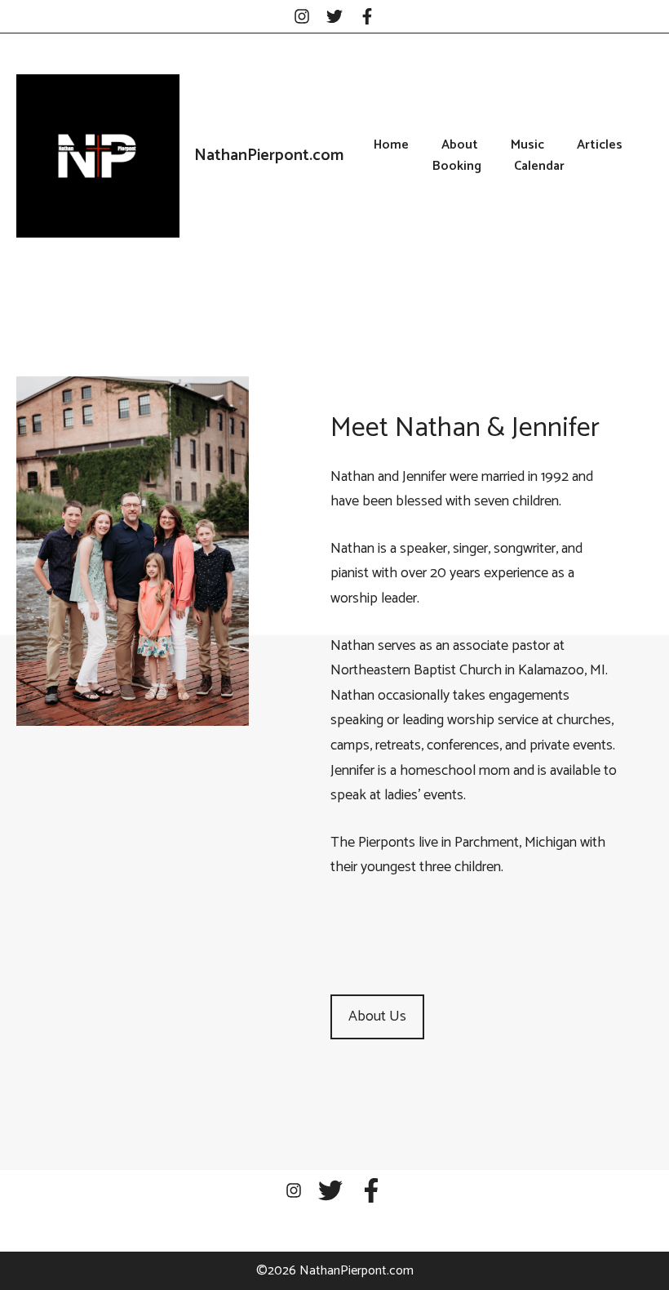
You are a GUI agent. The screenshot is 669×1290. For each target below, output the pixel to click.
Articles (599, 145)
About (459, 145)
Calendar (539, 166)
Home (391, 145)
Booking (456, 166)
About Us (377, 1016)
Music (527, 145)
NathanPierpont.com (268, 155)
